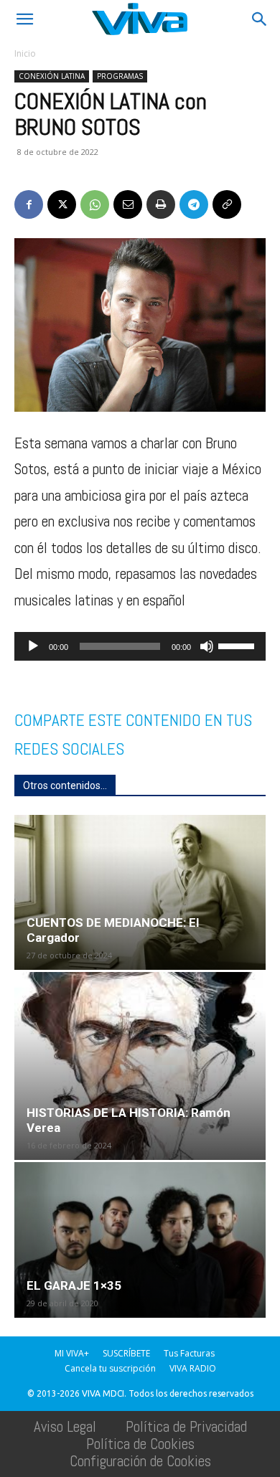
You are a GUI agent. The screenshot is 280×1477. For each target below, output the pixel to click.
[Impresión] (160, 204)
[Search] (260, 19)
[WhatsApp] (94, 204)
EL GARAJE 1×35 (74, 1285)
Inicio (25, 53)
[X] (61, 204)
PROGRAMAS (120, 76)
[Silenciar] (207, 646)
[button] (24, 19)
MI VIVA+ (72, 1353)
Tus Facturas (189, 1353)
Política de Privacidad (186, 1426)
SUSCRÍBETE (126, 1353)
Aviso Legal (65, 1426)
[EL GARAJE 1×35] (140, 1239)
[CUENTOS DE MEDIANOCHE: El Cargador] (140, 892)
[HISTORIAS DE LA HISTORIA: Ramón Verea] (140, 1066)
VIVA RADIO (192, 1368)
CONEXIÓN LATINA (52, 76)
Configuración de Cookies (140, 1461)
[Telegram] (193, 204)
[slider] (238, 645)
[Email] (127, 204)
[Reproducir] (33, 646)
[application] (140, 646)
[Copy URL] (227, 204)
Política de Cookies (140, 1443)
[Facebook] (28, 204)
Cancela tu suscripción (110, 1368)
